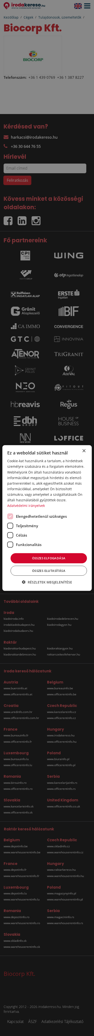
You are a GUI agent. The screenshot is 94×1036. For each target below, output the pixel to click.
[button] (47, 582)
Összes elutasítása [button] (48, 570)
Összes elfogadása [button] (49, 558)
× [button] (84, 451)
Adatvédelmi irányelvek (26, 505)
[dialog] (47, 518)
